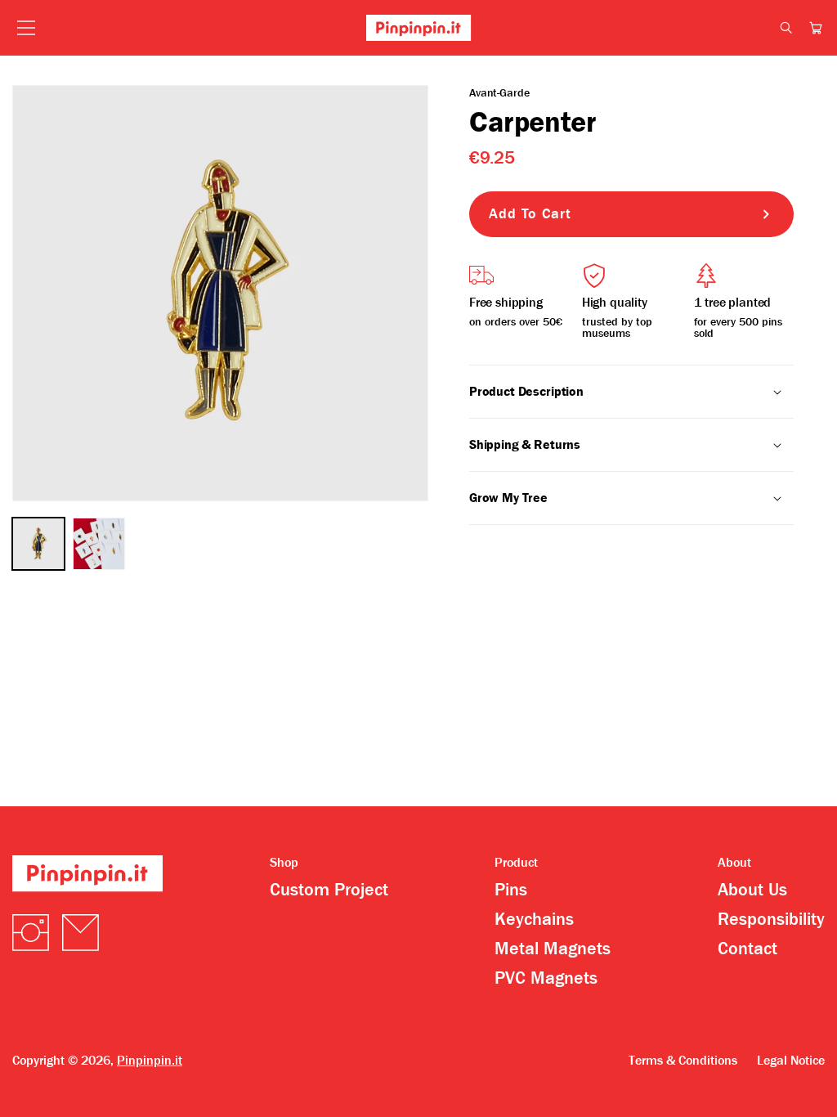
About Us (752, 889)
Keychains (534, 919)
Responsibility (771, 919)
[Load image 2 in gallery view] (99, 544)
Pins (511, 889)
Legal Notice (791, 1060)
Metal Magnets (553, 948)
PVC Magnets (546, 978)
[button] (816, 27)
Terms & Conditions (683, 1060)
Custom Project (329, 889)
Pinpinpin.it (149, 1060)
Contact (747, 948)
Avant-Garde (499, 92)
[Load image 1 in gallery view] (38, 544)
